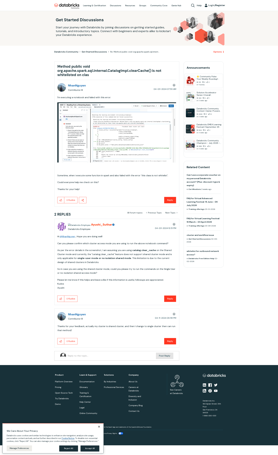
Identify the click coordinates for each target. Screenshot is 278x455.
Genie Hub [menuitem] (176, 5)
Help (199, 5)
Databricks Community (66, 6)
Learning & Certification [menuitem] (94, 5)
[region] (53, 438)
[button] (116, 132)
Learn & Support (87, 375)
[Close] (99, 426)
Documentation (87, 381)
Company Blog (136, 405)
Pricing (58, 387)
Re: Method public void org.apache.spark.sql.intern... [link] (135, 51)
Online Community (88, 413)
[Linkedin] (204, 384)
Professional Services (114, 387)
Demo (58, 404)
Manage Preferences (19, 448)
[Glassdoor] (210, 390)
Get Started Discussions (94, 51)
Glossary (83, 387)
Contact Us (134, 411)
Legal (81, 407)
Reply (170, 200)
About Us (133, 381)
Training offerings (196, 209)
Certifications (195, 189)
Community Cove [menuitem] (158, 5)
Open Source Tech (64, 393)
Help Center (85, 402)
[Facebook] (210, 384)
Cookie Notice (68, 438)
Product (59, 375)
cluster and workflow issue (200, 235)
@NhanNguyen (67, 236)
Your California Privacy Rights (106, 433)
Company (134, 375)
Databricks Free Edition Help (201, 258)
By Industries (110, 381)
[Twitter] (215, 384)
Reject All (68, 448)
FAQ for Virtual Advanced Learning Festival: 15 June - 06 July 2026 (202, 202)
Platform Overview (64, 381)
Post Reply (164, 355)
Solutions (109, 375)
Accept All (90, 448)
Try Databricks (62, 398)
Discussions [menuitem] (115, 5)
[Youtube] (215, 390)
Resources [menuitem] (130, 5)
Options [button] (217, 51)
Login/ (216, 5)
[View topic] (190, 80)
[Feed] (204, 390)
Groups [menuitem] (142, 5)
